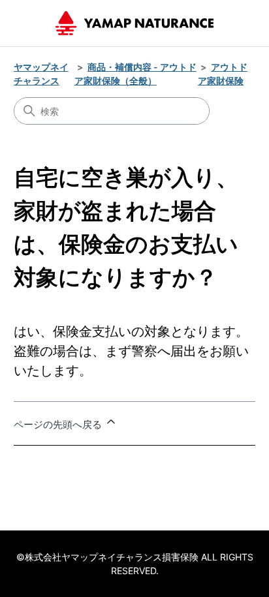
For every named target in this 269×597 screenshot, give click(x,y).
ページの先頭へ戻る (59, 424)
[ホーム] (134, 23)
